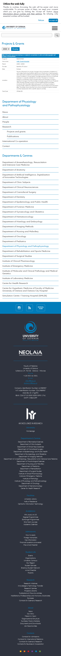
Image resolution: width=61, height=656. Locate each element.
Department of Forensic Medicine (18, 207)
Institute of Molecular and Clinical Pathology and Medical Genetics (29, 272)
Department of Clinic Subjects (16, 182)
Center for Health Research (30, 488)
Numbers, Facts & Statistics (30, 621)
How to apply (30, 535)
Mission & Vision (30, 616)
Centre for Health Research (15, 283)
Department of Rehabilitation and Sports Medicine (26, 251)
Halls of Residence (30, 502)
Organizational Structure (30, 619)
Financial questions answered (30, 542)
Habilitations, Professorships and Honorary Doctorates (30, 596)
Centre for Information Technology (30, 504)
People (5, 122)
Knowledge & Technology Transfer (30, 586)
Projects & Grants (30, 591)
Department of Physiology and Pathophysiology (25, 246)
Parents (30, 573)
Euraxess (30, 598)
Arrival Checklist (30, 570)
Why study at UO (30, 515)
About (5, 117)
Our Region (30, 563)
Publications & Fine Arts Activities (30, 593)
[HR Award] (30, 416)
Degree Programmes (30, 517)
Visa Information (30, 540)
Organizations (30, 558)
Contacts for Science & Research (30, 601)
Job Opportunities (30, 626)
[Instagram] (19, 308)
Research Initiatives (30, 583)
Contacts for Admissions (30, 637)
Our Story (30, 614)
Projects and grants (16, 132)
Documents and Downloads (30, 623)
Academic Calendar (31, 524)
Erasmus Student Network (30, 568)
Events (30, 556)
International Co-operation (15, 141)
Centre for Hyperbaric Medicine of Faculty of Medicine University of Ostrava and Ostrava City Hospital (28, 289)
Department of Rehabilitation (30, 469)
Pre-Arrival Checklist (30, 545)
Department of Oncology (14, 236)
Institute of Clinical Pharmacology (18, 261)
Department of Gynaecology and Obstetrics (23, 212)
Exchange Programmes (30, 519)
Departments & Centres (17, 155)
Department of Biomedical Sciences (30, 442)
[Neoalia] (30, 353)
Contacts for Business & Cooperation (30, 644)
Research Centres (30, 588)
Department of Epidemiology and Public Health (25, 202)
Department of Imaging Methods (17, 227)
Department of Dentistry (13, 197)
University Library (30, 499)
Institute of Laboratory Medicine (17, 278)
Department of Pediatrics (14, 241)
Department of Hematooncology (17, 217)
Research (6, 127)
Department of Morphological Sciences (30, 461)
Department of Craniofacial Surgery (19, 192)
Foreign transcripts (30, 538)
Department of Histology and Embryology (22, 222)
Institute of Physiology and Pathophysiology (31, 481)
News (5, 112)
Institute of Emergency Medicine (17, 266)
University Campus (30, 560)
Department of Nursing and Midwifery (20, 231)
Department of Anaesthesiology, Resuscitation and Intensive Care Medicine (24, 163)
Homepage (30, 431)
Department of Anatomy (13, 170)
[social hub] (41, 308)
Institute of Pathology (30, 479)
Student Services (30, 565)
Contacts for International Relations (30, 639)
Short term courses (30, 522)
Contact (6, 146)
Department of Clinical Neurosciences (20, 187)
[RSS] (29, 308)
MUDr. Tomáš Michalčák (23, 61)
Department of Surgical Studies (17, 256)
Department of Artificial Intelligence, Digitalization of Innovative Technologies (26, 176)
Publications (13, 136)
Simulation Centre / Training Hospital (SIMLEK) (24, 296)
